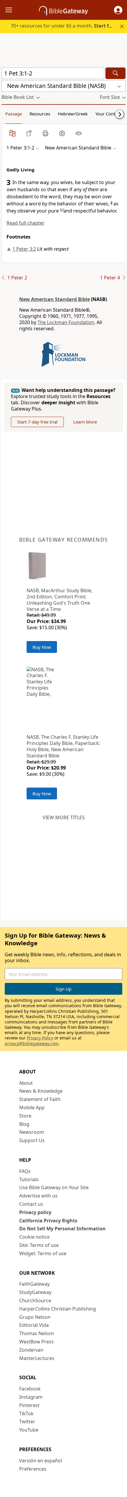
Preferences (32, 1469)
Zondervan (31, 1350)
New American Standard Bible (54, 299)
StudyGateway (35, 1292)
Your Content (108, 114)
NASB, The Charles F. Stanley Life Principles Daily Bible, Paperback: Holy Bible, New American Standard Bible (63, 746)
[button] (118, 10)
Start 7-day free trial (37, 422)
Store (25, 1116)
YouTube (28, 1430)
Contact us (31, 1204)
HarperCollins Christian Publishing (57, 1309)
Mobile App (32, 1107)
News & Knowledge (41, 1091)
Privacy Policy (40, 1038)
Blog (24, 1124)
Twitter (27, 1421)
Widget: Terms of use (42, 1253)
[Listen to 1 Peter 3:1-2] (78, 133)
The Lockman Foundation (66, 322)
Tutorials (29, 1179)
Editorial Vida (34, 1325)
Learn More (85, 422)
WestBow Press (36, 1341)
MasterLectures (36, 1358)
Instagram (31, 1397)
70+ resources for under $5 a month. (64, 25)
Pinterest (29, 1405)
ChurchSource (35, 1300)
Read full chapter (25, 223)
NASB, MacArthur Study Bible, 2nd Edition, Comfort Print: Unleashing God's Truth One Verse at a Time (59, 599)
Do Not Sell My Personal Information (62, 1228)
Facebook (30, 1388)
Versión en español (40, 1460)
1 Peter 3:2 (24, 249)
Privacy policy (35, 1212)
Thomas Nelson (36, 1333)
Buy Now (41, 647)
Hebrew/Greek (73, 114)
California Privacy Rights (48, 1220)
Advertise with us (38, 1195)
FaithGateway (34, 1284)
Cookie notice (34, 1237)
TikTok (26, 1413)
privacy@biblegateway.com (31, 1043)
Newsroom (31, 1132)
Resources (40, 114)
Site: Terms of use (39, 1245)
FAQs (25, 1171)
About (26, 1083)
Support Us (32, 1140)
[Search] (115, 73)
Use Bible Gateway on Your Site (54, 1187)
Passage (13, 114)
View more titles (64, 817)
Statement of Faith (40, 1099)
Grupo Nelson (35, 1317)
